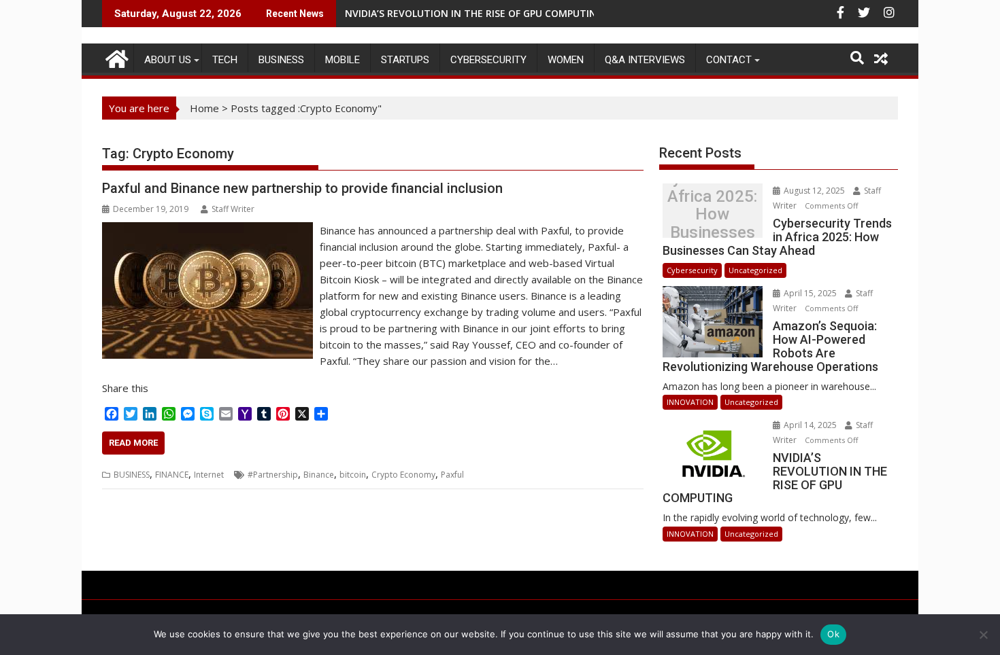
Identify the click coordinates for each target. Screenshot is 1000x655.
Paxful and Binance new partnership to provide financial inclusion (302, 188)
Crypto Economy (403, 474)
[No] (983, 634)
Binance (318, 474)
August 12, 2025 (814, 190)
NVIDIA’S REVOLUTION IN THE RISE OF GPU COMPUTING (474, 13)
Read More (133, 443)
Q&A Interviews (645, 60)
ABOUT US (167, 60)
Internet (209, 474)
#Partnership (273, 474)
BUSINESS (281, 60)
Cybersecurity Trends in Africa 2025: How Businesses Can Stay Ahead (712, 214)
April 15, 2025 (810, 293)
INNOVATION (690, 402)
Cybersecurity (488, 60)
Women (566, 60)
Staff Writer (233, 209)
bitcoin (352, 474)
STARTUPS (405, 60)
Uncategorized (755, 270)
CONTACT (729, 60)
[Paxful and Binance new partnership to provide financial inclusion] (207, 230)
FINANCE (171, 474)
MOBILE (342, 60)
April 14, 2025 (810, 425)
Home (204, 108)
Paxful (452, 474)
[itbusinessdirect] (115, 56)
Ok (833, 634)
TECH (224, 60)
